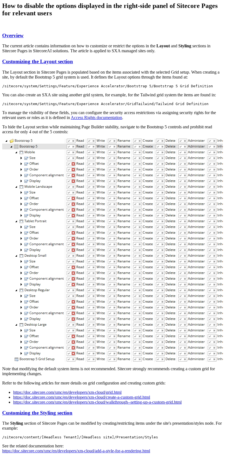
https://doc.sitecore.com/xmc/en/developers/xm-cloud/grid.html (67, 392)
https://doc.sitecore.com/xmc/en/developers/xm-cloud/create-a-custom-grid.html (81, 397)
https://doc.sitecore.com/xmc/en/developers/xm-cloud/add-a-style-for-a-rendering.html (76, 451)
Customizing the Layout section (37, 61)
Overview (13, 35)
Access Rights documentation (96, 117)
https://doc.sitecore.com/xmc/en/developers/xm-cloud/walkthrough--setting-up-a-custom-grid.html (97, 402)
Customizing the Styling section (37, 413)
